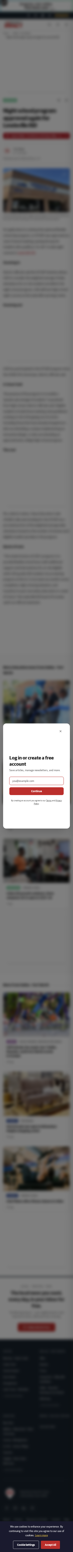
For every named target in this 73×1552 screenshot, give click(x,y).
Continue (36, 791)
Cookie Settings (26, 1544)
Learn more (41, 1535)
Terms (49, 800)
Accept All (50, 1544)
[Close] (60, 731)
